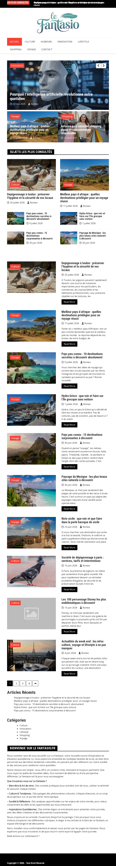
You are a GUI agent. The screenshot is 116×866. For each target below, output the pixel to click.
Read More (69, 301)
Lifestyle (83, 41)
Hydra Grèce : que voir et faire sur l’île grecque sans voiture (92, 216)
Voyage (31, 49)
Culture (30, 41)
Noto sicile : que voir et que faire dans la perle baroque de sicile (82, 520)
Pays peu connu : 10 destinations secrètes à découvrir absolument (38, 216)
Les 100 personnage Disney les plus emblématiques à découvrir (84, 601)
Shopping (16, 49)
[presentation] (98, 65)
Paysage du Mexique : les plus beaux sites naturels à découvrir (92, 235)
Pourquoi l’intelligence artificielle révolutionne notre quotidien (51, 96)
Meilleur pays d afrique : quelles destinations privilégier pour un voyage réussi (30, 129)
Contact (46, 49)
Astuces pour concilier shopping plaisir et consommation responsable (81, 129)
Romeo (34, 104)
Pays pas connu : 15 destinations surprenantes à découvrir (39, 235)
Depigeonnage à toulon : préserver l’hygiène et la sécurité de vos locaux (69, 2)
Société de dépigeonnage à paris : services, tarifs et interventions (83, 559)
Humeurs (46, 41)
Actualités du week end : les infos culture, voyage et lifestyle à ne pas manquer (84, 645)
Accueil (14, 41)
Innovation (65, 41)
